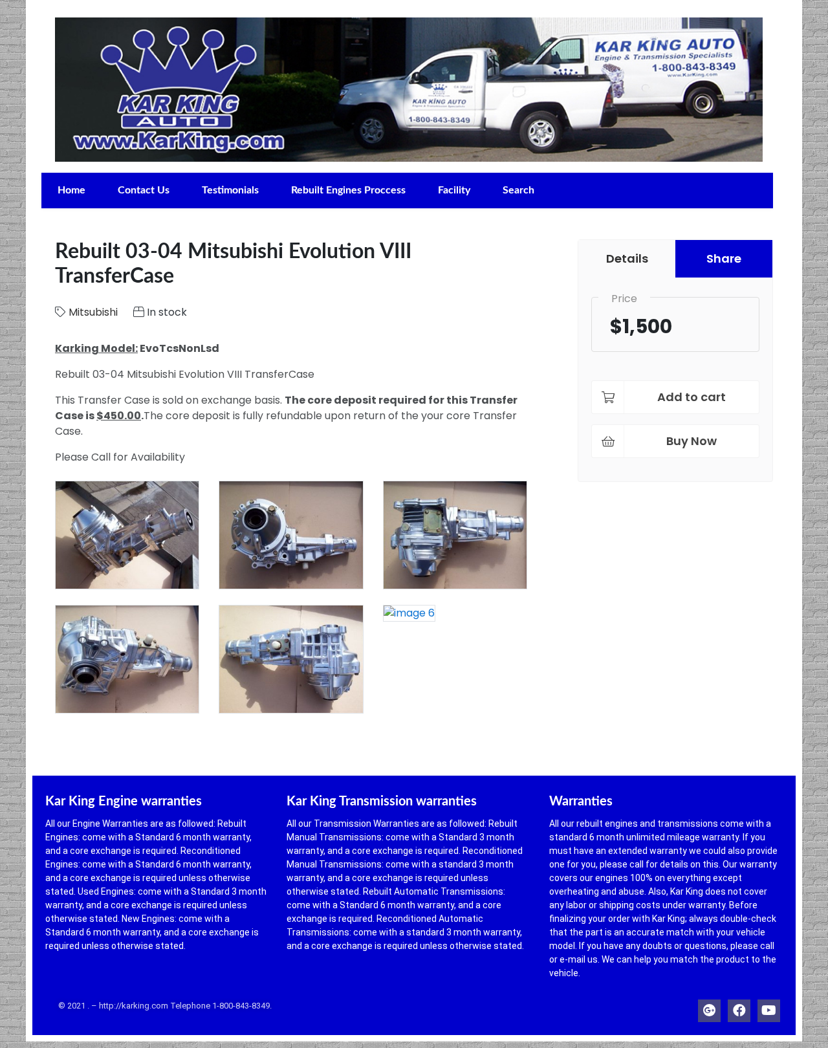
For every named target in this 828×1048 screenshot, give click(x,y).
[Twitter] (709, 1007)
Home (71, 190)
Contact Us (143, 190)
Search (518, 190)
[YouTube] (768, 1007)
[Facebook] (739, 1007)
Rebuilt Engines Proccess (348, 190)
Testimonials (230, 190)
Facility (454, 190)
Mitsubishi (93, 312)
